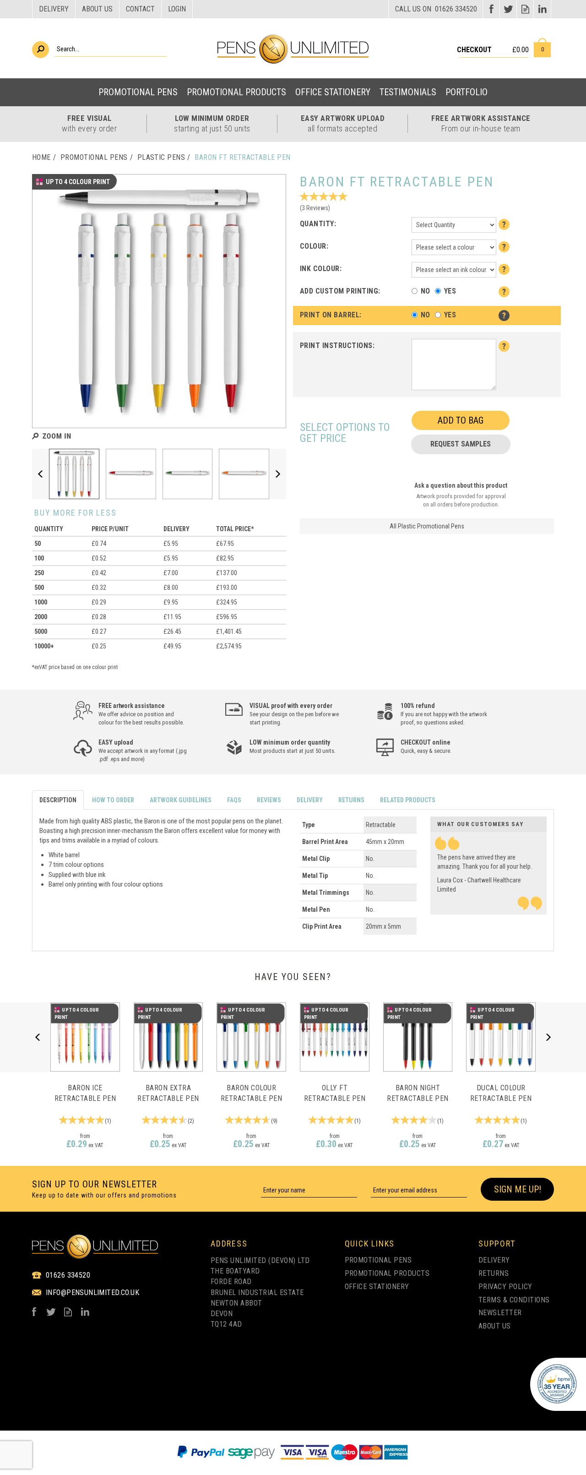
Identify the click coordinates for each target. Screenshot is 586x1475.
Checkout (474, 49)
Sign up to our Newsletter (104, 1189)
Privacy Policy (505, 1286)
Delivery (310, 800)
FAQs (234, 800)
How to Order (113, 800)
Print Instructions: (337, 345)
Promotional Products (387, 1273)
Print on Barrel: (331, 314)
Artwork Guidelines (181, 800)
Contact (140, 9)
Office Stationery (377, 1286)
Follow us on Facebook (491, 9)
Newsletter (500, 1312)
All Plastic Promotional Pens (427, 526)
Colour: (314, 246)
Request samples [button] (460, 444)
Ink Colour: (321, 268)
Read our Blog (525, 9)
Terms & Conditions (514, 1299)
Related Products (407, 800)
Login (177, 9)
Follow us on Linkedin (542, 9)
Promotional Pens (378, 1260)
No (425, 291)
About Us (494, 1326)
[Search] (40, 49)
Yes (450, 291)
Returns (351, 800)
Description (57, 800)
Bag (542, 47)
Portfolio (466, 92)
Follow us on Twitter (508, 9)
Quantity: (318, 223)
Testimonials (408, 92)
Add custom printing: (340, 291)
